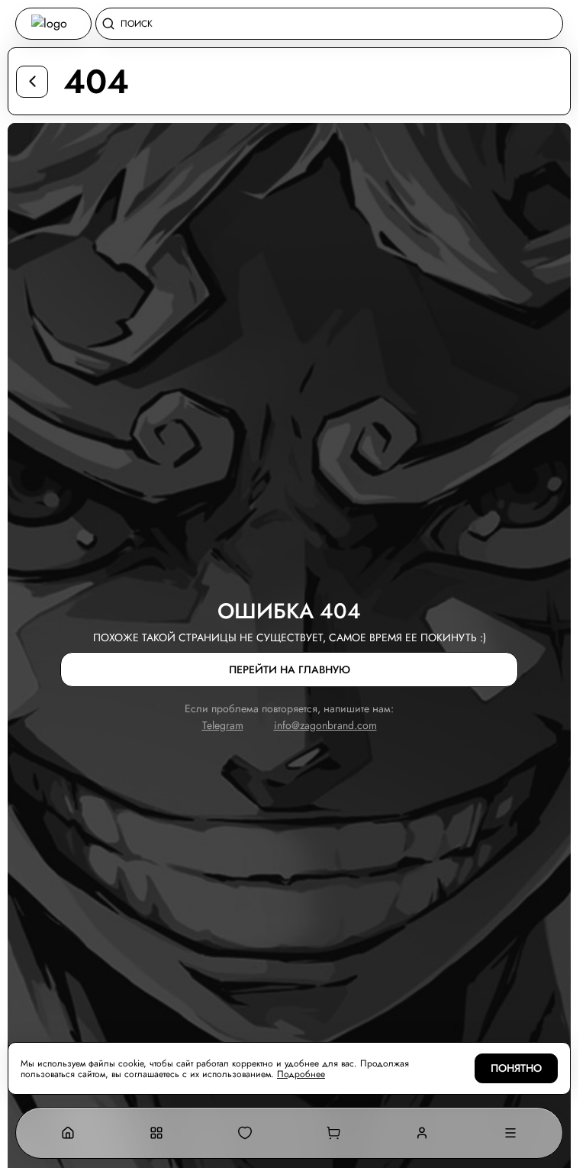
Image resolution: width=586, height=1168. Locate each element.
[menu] (510, 1132)
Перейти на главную (289, 669)
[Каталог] (156, 1132)
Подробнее (301, 1074)
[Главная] (68, 1132)
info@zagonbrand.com (325, 725)
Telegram (222, 725)
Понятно (516, 1068)
